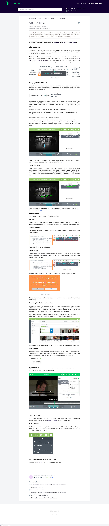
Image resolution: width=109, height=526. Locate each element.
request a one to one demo (69, 42)
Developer (83, 3)
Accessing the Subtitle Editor (38, 490)
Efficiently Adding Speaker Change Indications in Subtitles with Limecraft (48, 492)
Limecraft (54, 515)
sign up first (56, 42)
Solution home (32, 18)
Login (67, 8)
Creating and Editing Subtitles (58, 18)
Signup (73, 8)
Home (78, 3)
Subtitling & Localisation (43, 18)
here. (60, 162)
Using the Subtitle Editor (37, 487)
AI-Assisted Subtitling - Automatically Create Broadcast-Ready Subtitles (48, 484)
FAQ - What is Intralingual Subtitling (39, 495)
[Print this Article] (79, 23)
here (41, 210)
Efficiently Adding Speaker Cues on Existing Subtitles (43, 497)
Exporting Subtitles (52, 420)
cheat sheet (40, 462)
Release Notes (90, 3)
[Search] (19, 9)
